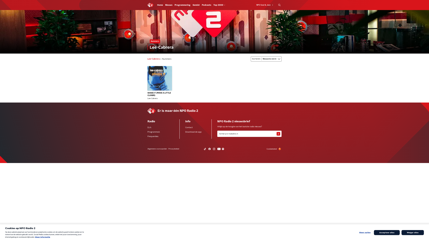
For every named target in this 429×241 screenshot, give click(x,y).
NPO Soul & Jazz (263, 5)
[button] (279, 5)
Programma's (153, 132)
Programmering (182, 5)
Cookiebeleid (272, 149)
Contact (189, 128)
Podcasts (206, 5)
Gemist (196, 5)
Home (160, 5)
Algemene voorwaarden (157, 149)
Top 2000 (218, 5)
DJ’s (149, 128)
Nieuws (168, 5)
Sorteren (256, 59)
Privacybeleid (173, 149)
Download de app (193, 132)
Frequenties (152, 136)
